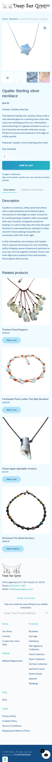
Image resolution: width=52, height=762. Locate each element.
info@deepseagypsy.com (21, 589)
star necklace (36, 177)
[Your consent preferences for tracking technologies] (5, 759)
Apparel (33, 678)
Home (5, 19)
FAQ (4, 699)
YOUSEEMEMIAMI (22, 755)
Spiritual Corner (37, 668)
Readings (33, 683)
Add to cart (26, 165)
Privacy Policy (9, 716)
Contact (6, 636)
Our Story (7, 631)
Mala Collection (37, 654)
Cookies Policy (9, 720)
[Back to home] (24, 5)
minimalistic (12, 177)
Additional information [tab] (32, 190)
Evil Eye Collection (38, 663)
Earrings (33, 636)
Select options (12, 549)
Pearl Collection (37, 659)
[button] (48, 5)
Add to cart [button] (11, 340)
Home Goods (35, 673)
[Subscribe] (47, 613)
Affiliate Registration (12, 660)
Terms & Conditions (12, 725)
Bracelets (33, 631)
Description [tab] (9, 190)
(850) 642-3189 (17, 585)
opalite (22, 177)
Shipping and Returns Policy (16, 730)
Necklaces (13, 19)
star (27, 177)
